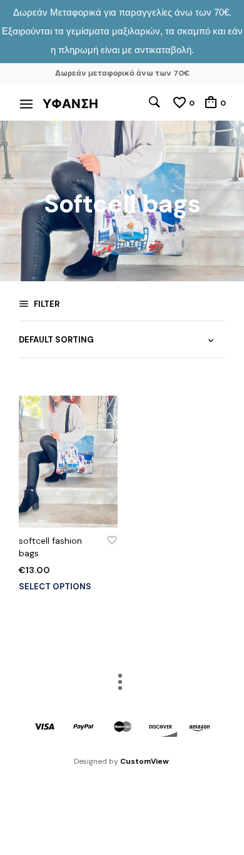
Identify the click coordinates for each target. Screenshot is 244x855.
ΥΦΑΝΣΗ (70, 104)
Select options (55, 586)
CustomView (144, 761)
